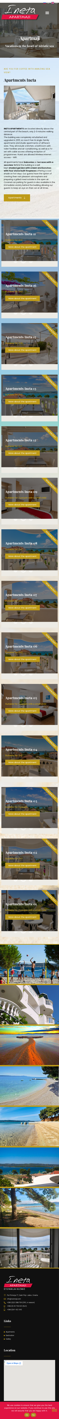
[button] (47, 13)
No (33, 1415)
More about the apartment (22, 246)
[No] (54, 1410)
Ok (27, 1415)
